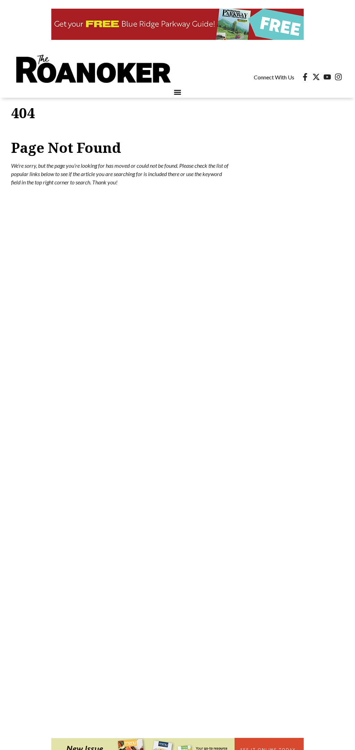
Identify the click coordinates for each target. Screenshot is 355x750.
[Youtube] (327, 76)
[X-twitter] (316, 76)
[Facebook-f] (305, 76)
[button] (177, 92)
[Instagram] (338, 76)
